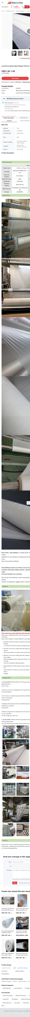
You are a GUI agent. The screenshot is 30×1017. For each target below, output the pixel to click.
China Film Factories (7, 995)
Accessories (4, 971)
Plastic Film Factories (21, 995)
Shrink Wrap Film (7, 988)
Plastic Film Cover (7, 1003)
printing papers (5, 973)
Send (15, 883)
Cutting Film (6, 999)
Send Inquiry (15, 78)
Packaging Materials (20, 11)
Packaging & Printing (10, 11)
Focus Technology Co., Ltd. (19, 1011)
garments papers (20, 971)
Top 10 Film (17, 1003)
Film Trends (26, 1003)
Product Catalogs (23, 968)
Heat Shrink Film (18, 988)
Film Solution (15, 999)
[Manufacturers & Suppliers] (15, 2)
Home (3, 11)
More (3, 1005)
